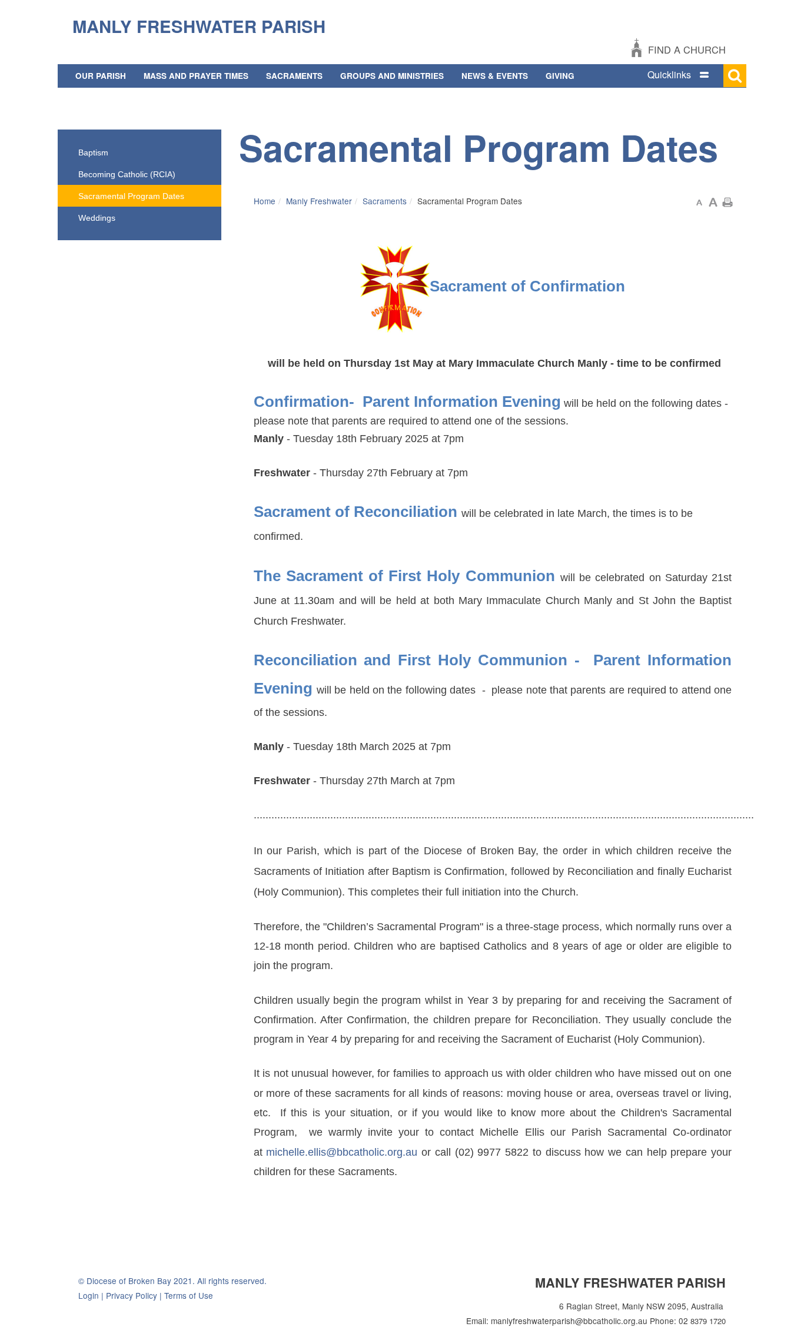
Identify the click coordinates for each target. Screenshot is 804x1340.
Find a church (687, 49)
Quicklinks (669, 74)
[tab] (690, 75)
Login (88, 1295)
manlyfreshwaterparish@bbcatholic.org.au (569, 1320)
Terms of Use (188, 1295)
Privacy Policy (131, 1295)
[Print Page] (727, 201)
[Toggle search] (734, 75)
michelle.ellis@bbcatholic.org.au (341, 1152)
